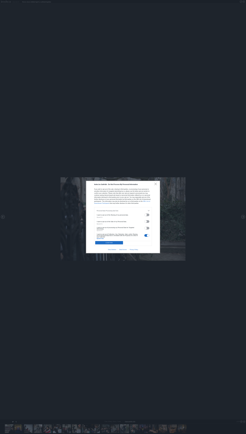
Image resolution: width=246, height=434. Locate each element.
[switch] (146, 215)
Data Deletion (112, 249)
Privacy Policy (134, 249)
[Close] (156, 184)
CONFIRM (109, 242)
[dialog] (123, 217)
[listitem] (123, 211)
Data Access (123, 249)
